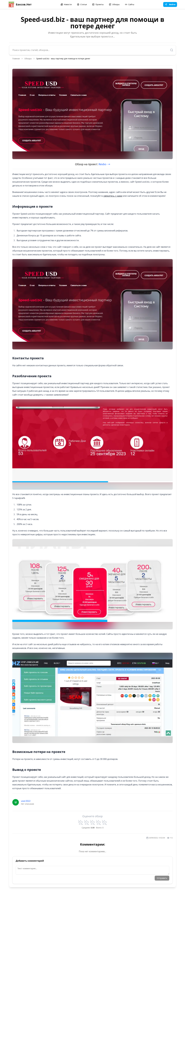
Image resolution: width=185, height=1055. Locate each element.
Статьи (83, 4)
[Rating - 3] (92, 822)
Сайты (131, 4)
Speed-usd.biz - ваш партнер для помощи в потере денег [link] (63, 58)
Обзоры (116, 4)
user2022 (25, 800)
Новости (68, 4)
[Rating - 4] (98, 822)
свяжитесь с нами (112, 195)
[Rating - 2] (86, 822)
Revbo (102, 164)
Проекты (99, 4)
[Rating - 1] (80, 822)
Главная (16, 58)
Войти (172, 4)
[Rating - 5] (104, 822)
